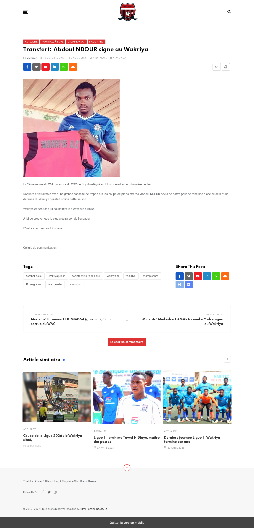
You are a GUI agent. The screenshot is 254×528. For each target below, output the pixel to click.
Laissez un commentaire (127, 341)
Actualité (29, 429)
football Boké (34, 275)
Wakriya (131, 275)
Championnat (150, 275)
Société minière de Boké (86, 275)
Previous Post (44, 314)
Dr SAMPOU (75, 284)
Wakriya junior (57, 275)
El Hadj (32, 57)
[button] (25, 12)
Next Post (212, 314)
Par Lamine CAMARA (94, 508)
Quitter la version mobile (127, 522)
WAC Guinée (55, 284)
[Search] (229, 12)
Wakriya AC (113, 275)
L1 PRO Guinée (33, 284)
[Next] (227, 359)
